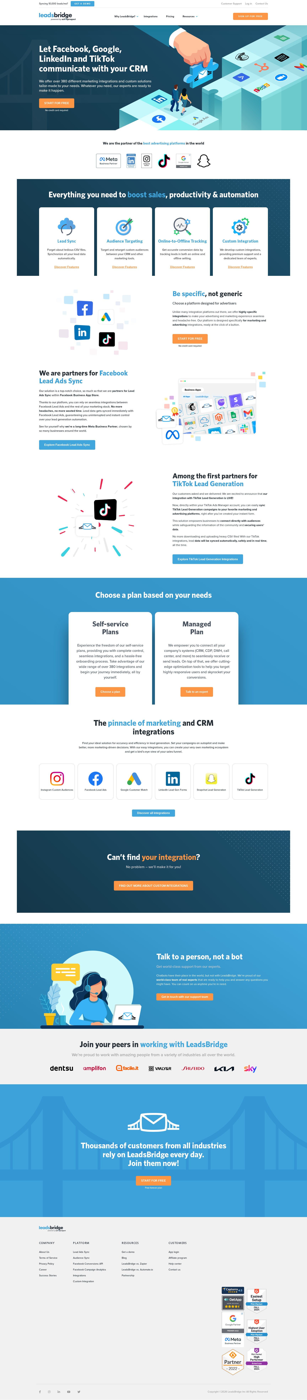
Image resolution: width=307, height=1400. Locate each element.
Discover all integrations (153, 813)
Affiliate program (178, 1258)
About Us (44, 1252)
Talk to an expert (197, 691)
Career (43, 1270)
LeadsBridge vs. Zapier (134, 1264)
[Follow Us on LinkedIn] (59, 1392)
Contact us (175, 1270)
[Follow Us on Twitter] (78, 1392)
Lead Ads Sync (81, 1252)
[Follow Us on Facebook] (40, 1392)
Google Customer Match (134, 790)
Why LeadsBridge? (124, 16)
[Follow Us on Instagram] (49, 1392)
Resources (189, 16)
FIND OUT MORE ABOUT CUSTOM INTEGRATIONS (153, 885)
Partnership (128, 1275)
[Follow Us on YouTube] (68, 1392)
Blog (124, 1258)
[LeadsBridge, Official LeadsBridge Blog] (57, 16)
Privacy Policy (46, 1264)
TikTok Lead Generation (250, 790)
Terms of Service (48, 1258)
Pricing (170, 16)
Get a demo (128, 1252)
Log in (248, 4)
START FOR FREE (56, 103)
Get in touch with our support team (184, 996)
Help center (175, 1264)
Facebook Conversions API (88, 1264)
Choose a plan (110, 691)
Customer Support (231, 4)
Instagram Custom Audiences (57, 790)
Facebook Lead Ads (96, 790)
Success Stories (48, 1275)
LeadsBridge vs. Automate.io (137, 1270)
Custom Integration (83, 1281)
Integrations (151, 16)
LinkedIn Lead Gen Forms (173, 790)
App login (174, 1252)
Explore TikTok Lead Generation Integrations (208, 559)
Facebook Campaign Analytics (89, 1270)
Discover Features (66, 267)
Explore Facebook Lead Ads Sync (67, 444)
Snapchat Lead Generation (211, 790)
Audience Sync (81, 1258)
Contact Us (261, 4)
